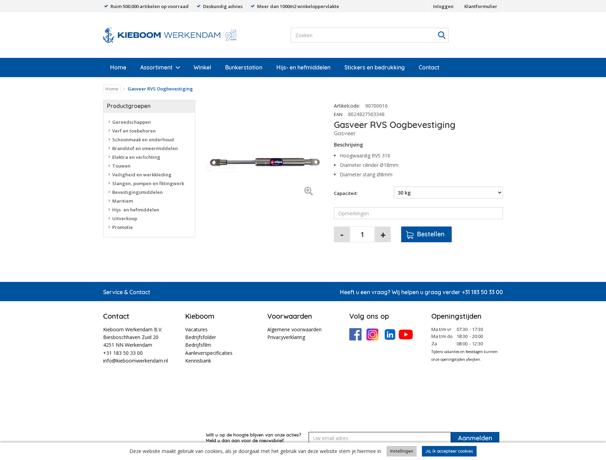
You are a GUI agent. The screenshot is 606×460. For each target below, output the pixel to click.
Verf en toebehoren (134, 131)
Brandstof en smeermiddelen (145, 148)
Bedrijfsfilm (198, 344)
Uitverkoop (124, 218)
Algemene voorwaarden (294, 329)
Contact (429, 67)
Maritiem (122, 201)
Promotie (122, 227)
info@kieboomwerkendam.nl (135, 360)
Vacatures (196, 329)
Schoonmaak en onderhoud (143, 139)
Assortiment (156, 67)
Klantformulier (480, 6)
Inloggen (443, 6)
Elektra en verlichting (136, 157)
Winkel (202, 67)
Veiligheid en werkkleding (141, 174)
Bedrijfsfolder (200, 337)
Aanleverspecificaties (209, 353)
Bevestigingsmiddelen (137, 192)
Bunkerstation (243, 67)
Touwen (121, 166)
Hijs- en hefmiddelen (303, 67)
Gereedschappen (131, 122)
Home (118, 67)
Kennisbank (198, 360)
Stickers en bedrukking (374, 67)
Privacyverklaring (286, 337)
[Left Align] (308, 191)
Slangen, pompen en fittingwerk (148, 183)
